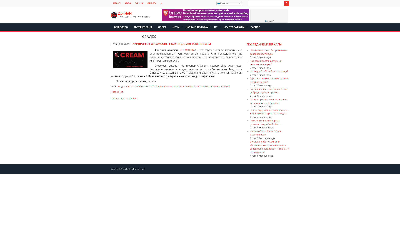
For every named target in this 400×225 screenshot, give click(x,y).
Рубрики (139, 3)
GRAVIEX (225, 86)
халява (189, 86)
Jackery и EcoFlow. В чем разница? (269, 71)
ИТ (217, 28)
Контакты (151, 3)
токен (131, 86)
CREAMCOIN (187, 50)
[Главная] (114, 15)
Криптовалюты (236, 28)
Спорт (162, 27)
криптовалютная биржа (207, 86)
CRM (152, 86)
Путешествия (143, 27)
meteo (268, 21)
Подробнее (117, 91)
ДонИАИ (125, 13)
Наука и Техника (198, 28)
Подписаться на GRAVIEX (124, 98)
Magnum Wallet (164, 86)
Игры (177, 28)
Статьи (128, 3)
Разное (255, 27)
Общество (122, 28)
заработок (179, 86)
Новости (116, 3)
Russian (224, 3)
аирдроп (122, 86)
